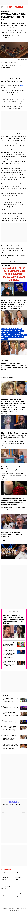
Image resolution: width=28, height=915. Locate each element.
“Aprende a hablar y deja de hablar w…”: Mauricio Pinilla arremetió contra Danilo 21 (10, 721)
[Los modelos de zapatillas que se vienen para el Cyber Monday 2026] (21, 644)
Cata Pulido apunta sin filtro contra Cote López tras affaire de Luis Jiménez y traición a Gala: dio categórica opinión (13, 402)
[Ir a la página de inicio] (15, 7)
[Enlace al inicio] (14, 611)
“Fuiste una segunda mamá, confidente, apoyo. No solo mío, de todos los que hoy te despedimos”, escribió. (13, 475)
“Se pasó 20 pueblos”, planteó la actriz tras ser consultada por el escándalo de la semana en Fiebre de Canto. (13, 409)
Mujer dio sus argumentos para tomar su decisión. (13, 540)
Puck (21, 86)
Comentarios (13, 62)
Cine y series (5, 11)
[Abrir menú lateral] (2, 7)
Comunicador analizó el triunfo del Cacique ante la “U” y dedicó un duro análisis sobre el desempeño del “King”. (14, 509)
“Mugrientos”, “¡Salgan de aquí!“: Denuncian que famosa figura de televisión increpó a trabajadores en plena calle (11, 700)
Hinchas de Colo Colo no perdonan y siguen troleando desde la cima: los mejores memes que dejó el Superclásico (14, 436)
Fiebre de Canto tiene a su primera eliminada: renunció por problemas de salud (13, 535)
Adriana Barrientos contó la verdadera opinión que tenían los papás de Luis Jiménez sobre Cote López (14, 367)
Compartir (5, 62)
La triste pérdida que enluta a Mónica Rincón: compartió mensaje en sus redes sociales (12, 469)
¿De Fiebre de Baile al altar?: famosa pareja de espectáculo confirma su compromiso (10, 707)
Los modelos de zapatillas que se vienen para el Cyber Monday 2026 (9, 644)
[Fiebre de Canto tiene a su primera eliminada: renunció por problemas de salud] (14, 551)
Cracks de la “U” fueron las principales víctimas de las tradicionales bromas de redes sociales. (12, 443)
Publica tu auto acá (13, 809)
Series (17, 261)
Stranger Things (11, 261)
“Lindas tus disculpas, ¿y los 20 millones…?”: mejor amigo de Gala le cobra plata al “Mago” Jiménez (9, 663)
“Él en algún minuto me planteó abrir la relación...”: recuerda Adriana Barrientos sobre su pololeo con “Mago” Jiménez (13, 619)
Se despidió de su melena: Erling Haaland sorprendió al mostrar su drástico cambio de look (10, 714)
